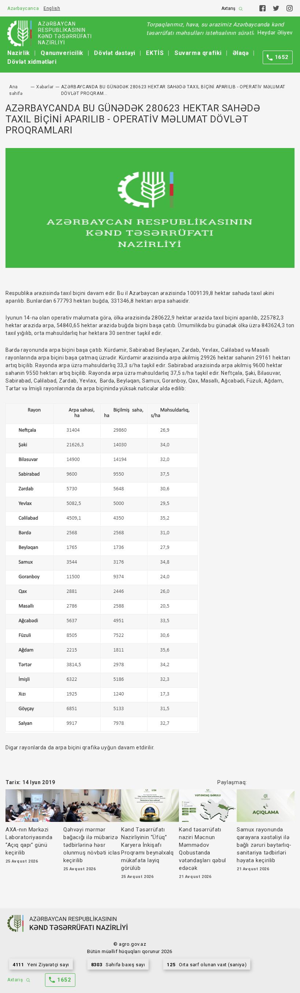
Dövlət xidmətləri (31, 61)
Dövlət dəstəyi (114, 52)
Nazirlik (18, 52)
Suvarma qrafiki (198, 52)
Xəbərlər (45, 86)
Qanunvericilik (62, 52)
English (52, 8)
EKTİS (155, 52)
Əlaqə (241, 52)
